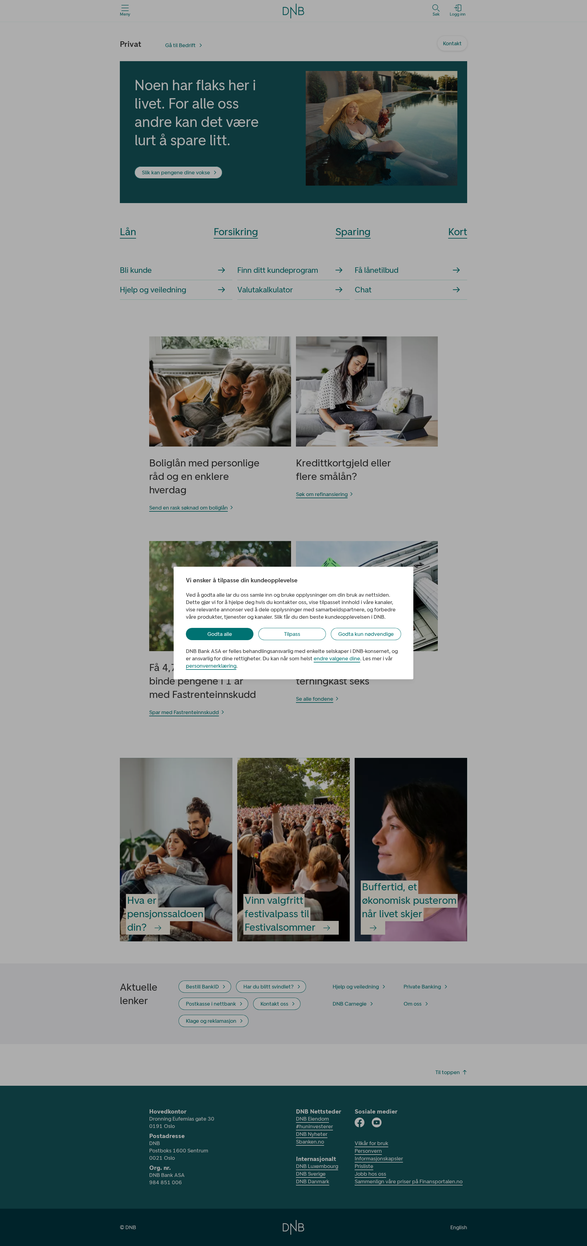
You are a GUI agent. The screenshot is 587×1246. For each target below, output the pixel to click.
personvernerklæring (211, 665)
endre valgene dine (337, 658)
